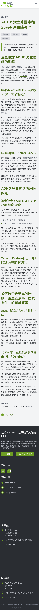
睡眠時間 (23, 75)
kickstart (28, 406)
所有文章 (4, 17)
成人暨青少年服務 (25, 454)
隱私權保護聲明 (32, 605)
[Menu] (36, 4)
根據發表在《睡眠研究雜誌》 (12, 67)
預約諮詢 (7, 454)
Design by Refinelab (19, 608)
